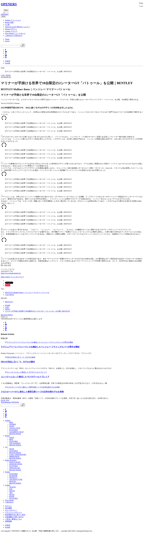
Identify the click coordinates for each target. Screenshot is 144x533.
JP (4, 12)
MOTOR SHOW (15, 453)
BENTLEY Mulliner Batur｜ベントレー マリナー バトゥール (27, 292)
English (7, 63)
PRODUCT (13, 477)
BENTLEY (9, 302)
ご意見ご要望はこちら (13, 519)
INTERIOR (13, 476)
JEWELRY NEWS (15, 464)
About (7, 39)
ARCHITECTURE (15, 479)
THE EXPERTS (14, 443)
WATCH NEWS (14, 462)
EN (8, 12)
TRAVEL (12, 487)
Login (141, 6)
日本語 (7, 61)
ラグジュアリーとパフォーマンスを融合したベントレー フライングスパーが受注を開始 (40, 347)
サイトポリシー (11, 510)
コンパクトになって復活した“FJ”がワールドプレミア (25, 377)
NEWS (8, 75)
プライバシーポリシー (13, 512)
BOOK (11, 496)
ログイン (8, 506)
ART (11, 493)
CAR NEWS (9, 295)
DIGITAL (12, 481)
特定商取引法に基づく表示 (15, 515)
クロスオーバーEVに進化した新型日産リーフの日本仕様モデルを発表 (32, 392)
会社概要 (8, 508)
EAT (10, 489)
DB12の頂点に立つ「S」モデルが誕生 (18, 362)
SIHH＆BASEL (14, 468)
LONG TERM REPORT (17, 454)
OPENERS (9, 4)
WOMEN (12, 424)
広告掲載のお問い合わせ (14, 517)
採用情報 (8, 521)
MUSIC (12, 494)
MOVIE (12, 491)
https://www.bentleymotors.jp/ (11, 273)
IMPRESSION (14, 456)
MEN (11, 422)
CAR (2, 75)
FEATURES (13, 430)
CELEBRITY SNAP (16, 432)
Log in (7, 41)
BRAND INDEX (7, 315)
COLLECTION (14, 428)
